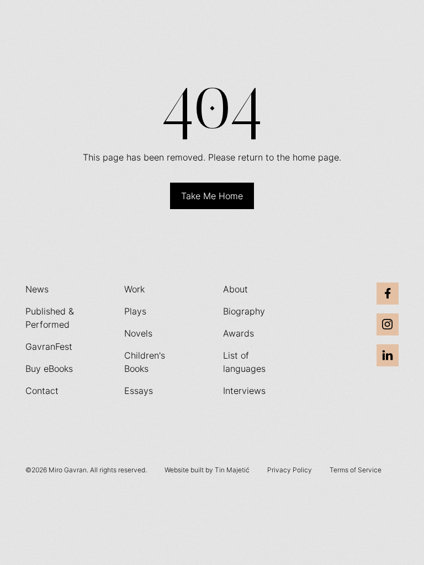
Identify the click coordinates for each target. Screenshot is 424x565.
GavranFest (48, 346)
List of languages (244, 362)
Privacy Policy (289, 470)
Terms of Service (355, 470)
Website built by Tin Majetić (207, 470)
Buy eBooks (49, 368)
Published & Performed (49, 318)
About (235, 289)
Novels (138, 333)
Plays (135, 311)
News (37, 289)
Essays (138, 390)
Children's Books (144, 362)
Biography (244, 311)
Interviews (244, 390)
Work (134, 289)
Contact (42, 390)
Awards (238, 333)
